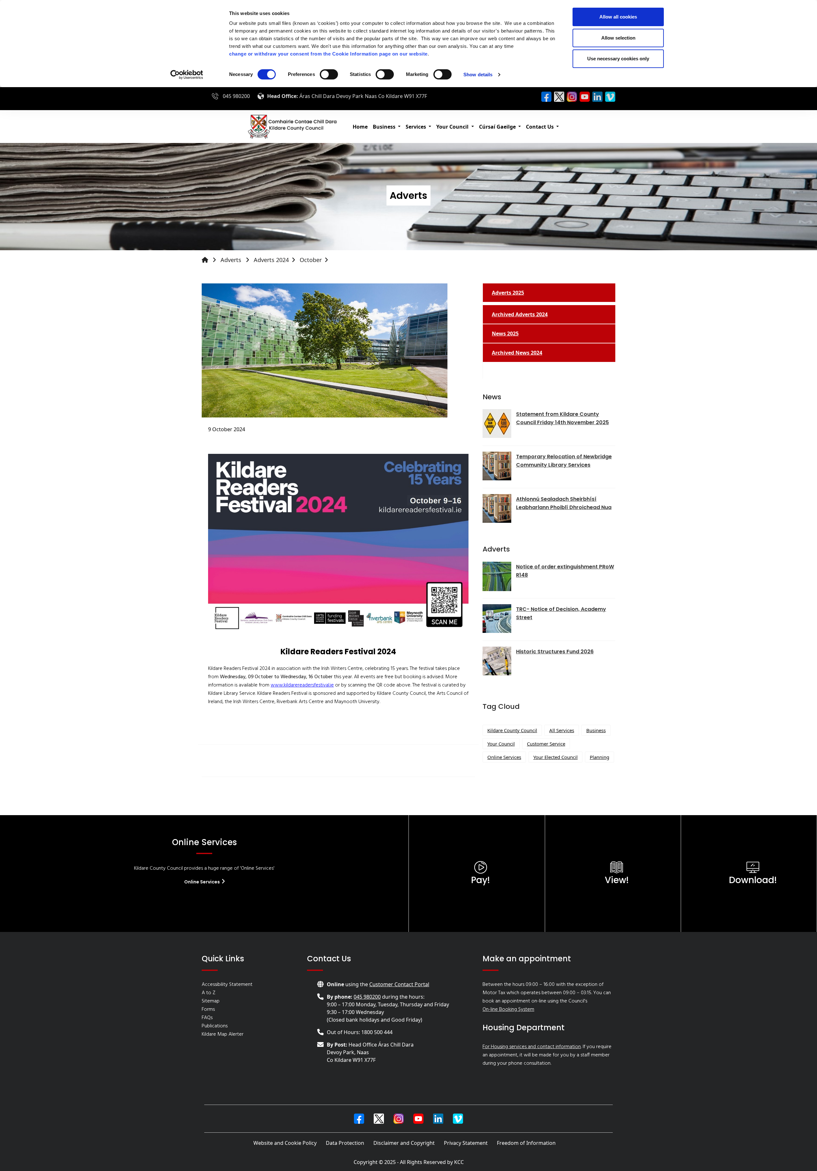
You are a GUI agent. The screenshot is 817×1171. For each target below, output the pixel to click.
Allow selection (618, 38)
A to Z (208, 993)
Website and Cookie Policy (285, 1142)
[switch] (329, 74)
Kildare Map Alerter (223, 1034)
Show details (477, 74)
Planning (599, 757)
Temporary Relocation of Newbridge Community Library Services (564, 461)
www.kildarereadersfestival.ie (302, 685)
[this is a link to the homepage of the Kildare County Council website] (210, 260)
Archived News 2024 (517, 352)
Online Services (504, 757)
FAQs (207, 1018)
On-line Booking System (508, 1009)
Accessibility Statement (227, 984)
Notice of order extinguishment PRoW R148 (565, 571)
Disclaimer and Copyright (404, 1142)
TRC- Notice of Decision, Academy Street (561, 613)
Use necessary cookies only (618, 58)
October (311, 260)
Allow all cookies (618, 16)
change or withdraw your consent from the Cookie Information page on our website (328, 53)
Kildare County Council (512, 730)
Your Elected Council (555, 757)
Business (596, 730)
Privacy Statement (466, 1142)
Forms (208, 1009)
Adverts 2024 (271, 260)
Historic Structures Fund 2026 (555, 651)
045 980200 (236, 96)
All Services (561, 730)
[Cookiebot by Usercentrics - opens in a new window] (187, 74)
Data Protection (345, 1142)
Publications (215, 1026)
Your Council (501, 743)
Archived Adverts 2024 (520, 314)
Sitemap (211, 1001)
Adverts (232, 260)
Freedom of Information (526, 1142)
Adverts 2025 (508, 292)
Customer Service (546, 743)
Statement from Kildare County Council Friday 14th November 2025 (562, 418)
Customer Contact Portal (399, 984)
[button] (386, 126)
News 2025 (505, 333)
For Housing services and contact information (532, 1047)
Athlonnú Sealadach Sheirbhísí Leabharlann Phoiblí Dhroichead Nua (563, 503)
